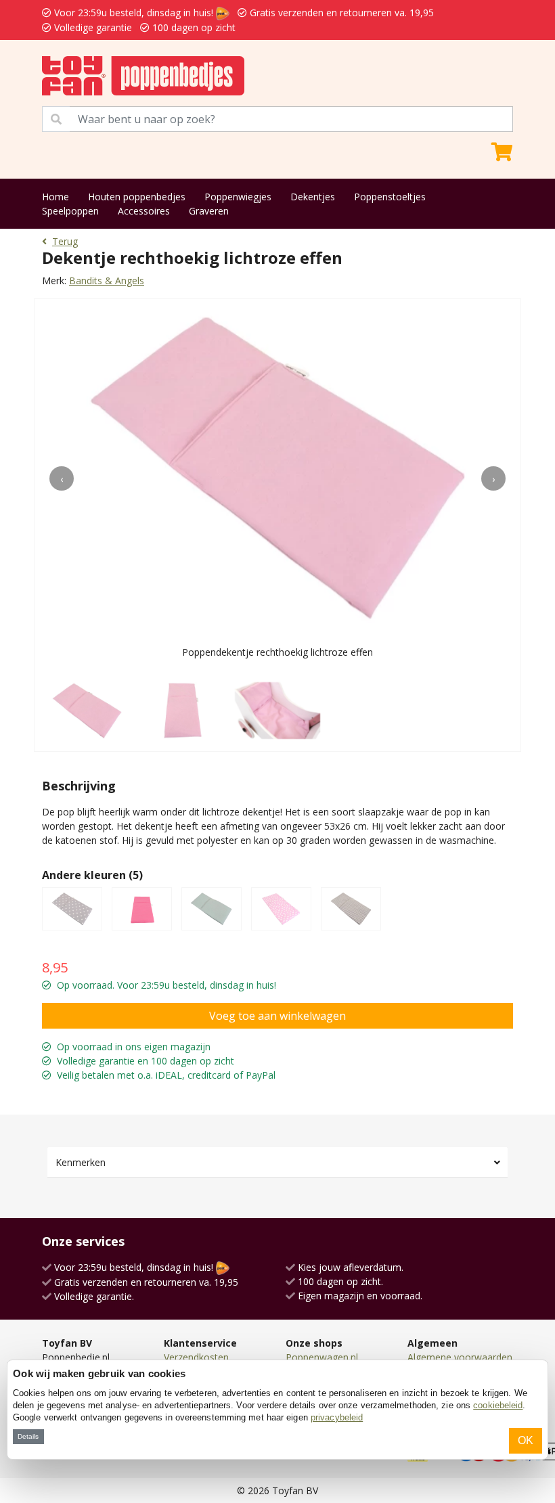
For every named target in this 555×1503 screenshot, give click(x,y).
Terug (65, 241)
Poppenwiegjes (237, 196)
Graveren (209, 210)
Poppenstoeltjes (390, 196)
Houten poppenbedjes (136, 196)
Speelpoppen (70, 210)
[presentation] (61, 478)
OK (525, 1440)
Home (55, 196)
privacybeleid (337, 1417)
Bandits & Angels (106, 280)
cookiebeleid (498, 1405)
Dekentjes (312, 196)
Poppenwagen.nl (322, 1357)
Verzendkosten (196, 1357)
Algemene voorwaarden (459, 1357)
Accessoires (144, 210)
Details (28, 1436)
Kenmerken (81, 1162)
